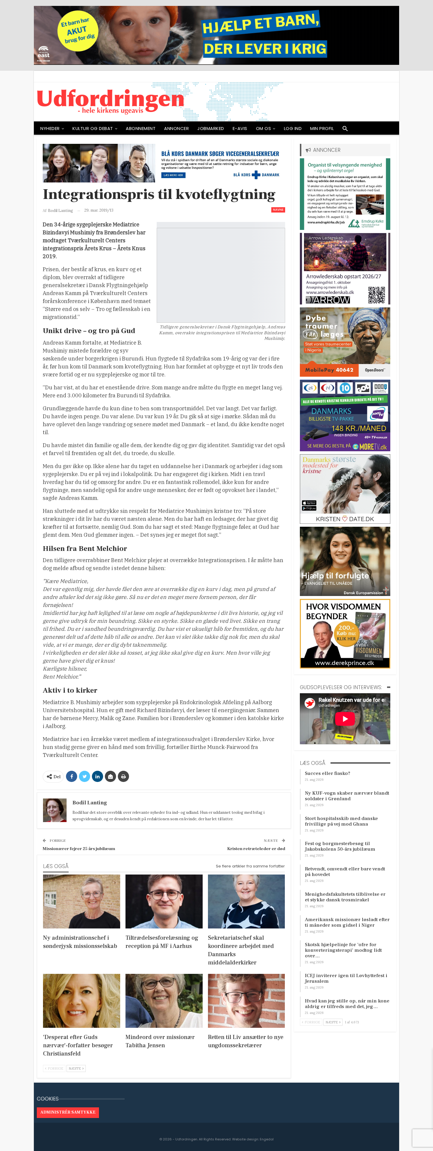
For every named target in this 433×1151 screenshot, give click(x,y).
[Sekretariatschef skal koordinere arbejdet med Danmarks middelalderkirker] (246, 901)
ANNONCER (176, 128)
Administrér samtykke (67, 1112)
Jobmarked (210, 128)
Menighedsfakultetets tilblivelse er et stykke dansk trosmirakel (345, 897)
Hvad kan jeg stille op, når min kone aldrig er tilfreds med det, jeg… (347, 1004)
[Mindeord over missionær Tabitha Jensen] (164, 1001)
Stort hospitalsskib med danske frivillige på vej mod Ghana (341, 821)
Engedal (267, 1139)
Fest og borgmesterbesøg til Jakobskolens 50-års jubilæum (340, 846)
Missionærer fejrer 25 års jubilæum (79, 849)
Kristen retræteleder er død (256, 849)
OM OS (263, 128)
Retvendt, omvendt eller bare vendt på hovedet (345, 872)
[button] (345, 130)
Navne (278, 210)
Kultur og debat (92, 128)
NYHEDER (50, 128)
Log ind (293, 128)
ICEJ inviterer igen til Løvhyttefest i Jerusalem (346, 978)
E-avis (240, 128)
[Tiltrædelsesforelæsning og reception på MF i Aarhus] (164, 901)
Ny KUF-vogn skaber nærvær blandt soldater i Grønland (347, 796)
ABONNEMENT (141, 128)
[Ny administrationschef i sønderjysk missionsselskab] (81, 901)
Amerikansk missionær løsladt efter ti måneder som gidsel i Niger (347, 922)
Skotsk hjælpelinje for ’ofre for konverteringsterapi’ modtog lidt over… (343, 950)
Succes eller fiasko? (327, 773)
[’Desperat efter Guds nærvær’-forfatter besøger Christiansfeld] (81, 1001)
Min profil (322, 128)
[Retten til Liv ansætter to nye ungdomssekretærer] (246, 1001)
